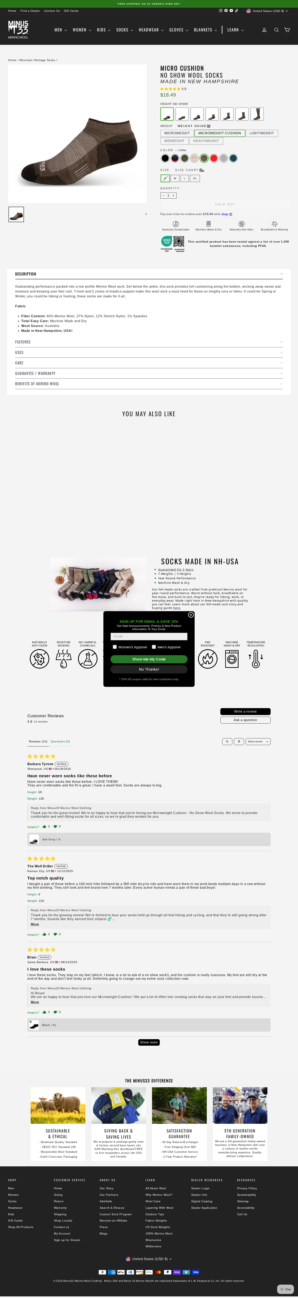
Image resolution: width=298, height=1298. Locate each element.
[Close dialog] (191, 615)
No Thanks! (149, 669)
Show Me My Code (149, 659)
